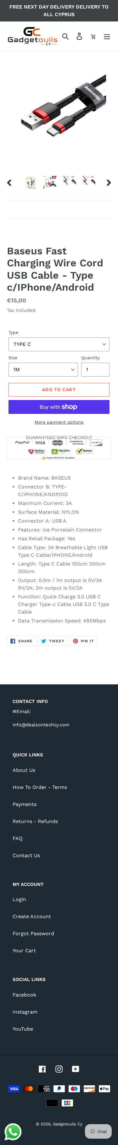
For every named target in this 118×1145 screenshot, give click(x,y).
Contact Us (26, 855)
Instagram (25, 1012)
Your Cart (24, 951)
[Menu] (107, 36)
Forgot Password (33, 933)
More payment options (59, 422)
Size (12, 357)
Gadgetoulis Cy (67, 1124)
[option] (30, 182)
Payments (25, 804)
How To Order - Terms (40, 787)
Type (13, 332)
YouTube (23, 1029)
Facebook (24, 995)
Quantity (90, 357)
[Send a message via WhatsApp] (13, 1132)
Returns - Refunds (35, 821)
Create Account (32, 916)
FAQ (18, 838)
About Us (24, 770)
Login (19, 899)
